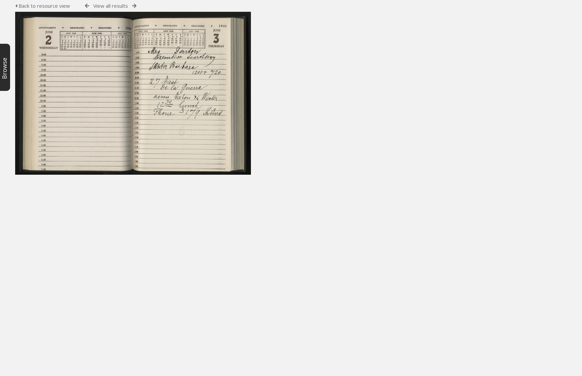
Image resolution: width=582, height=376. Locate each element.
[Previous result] (87, 5)
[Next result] (134, 5)
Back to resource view (43, 5)
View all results (110, 5)
